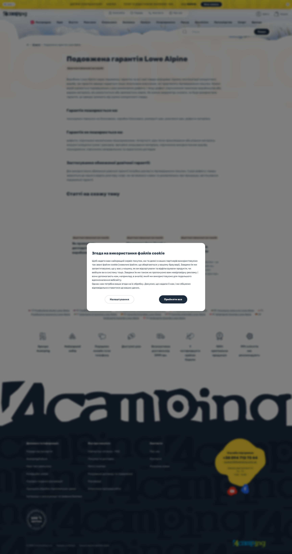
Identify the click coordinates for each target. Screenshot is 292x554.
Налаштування (119, 299)
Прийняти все (173, 299)
